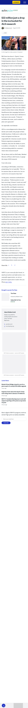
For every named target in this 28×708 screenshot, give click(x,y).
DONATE (16, 2)
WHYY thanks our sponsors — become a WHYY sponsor (14, 353)
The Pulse (13, 293)
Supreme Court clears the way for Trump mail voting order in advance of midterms (13, 392)
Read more (6, 320)
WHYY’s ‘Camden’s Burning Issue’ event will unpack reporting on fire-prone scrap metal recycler (14, 400)
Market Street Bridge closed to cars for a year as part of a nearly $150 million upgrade (14, 385)
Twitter (11, 265)
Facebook (8, 265)
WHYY (6, 2)
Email (14, 265)
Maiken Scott (9, 28)
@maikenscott (9, 324)
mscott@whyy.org (10, 326)
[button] (3, 705)
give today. (9, 282)
